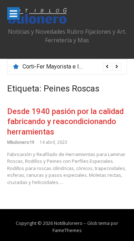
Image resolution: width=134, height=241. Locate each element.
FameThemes (67, 230)
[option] (72, 67)
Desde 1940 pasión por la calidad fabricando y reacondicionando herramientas (65, 121)
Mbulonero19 (20, 142)
